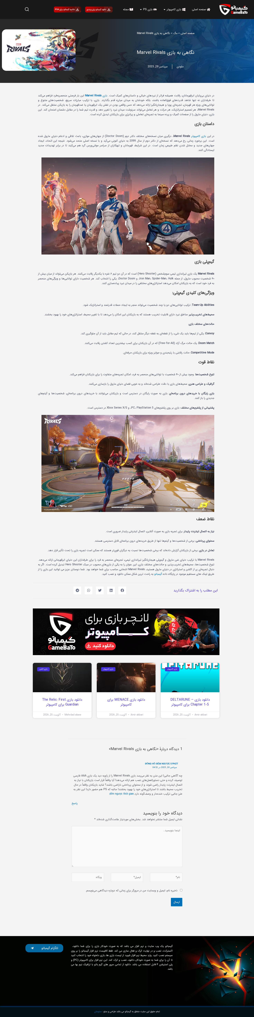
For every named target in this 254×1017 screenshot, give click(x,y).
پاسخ (75, 803)
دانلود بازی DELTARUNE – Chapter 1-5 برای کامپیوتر (190, 702)
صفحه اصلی (188, 33)
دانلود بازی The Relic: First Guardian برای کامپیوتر (62, 702)
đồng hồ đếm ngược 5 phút (161, 764)
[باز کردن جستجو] (26, 9)
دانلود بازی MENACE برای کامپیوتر (126, 702)
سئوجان (98, 1011)
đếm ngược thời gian (121, 794)
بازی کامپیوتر (198, 136)
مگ (175, 33)
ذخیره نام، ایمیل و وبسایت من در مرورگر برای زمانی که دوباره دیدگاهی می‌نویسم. (131, 890)
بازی (96, 95)
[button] (122, 590)
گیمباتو (158, 574)
